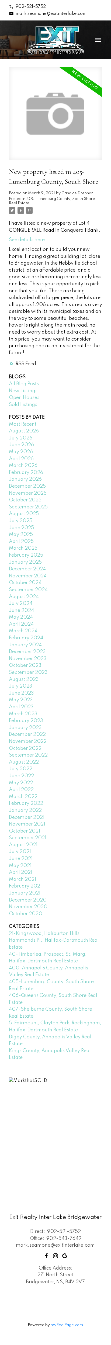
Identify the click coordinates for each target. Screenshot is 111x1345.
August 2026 (24, 431)
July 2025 (20, 520)
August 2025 (24, 513)
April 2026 (21, 458)
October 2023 (25, 665)
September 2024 (28, 589)
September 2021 (27, 838)
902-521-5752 (31, 7)
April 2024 (21, 624)
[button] (27, 6)
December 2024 (27, 569)
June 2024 (21, 610)
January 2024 (25, 645)
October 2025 (25, 500)
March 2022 (23, 796)
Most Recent (22, 424)
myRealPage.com (67, 1325)
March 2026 (23, 465)
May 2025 (21, 534)
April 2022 (21, 789)
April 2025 (21, 541)
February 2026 (26, 472)
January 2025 (25, 562)
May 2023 (21, 700)
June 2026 (21, 444)
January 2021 (24, 893)
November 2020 (28, 906)
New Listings (23, 391)
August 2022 (24, 762)
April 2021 (20, 872)
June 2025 (21, 527)
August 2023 (24, 679)
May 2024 (21, 617)
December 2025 (27, 486)
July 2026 (20, 438)
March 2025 (23, 548)
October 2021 (24, 831)
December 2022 (27, 734)
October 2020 (25, 913)
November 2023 (28, 658)
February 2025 (26, 555)
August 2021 (23, 845)
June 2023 (21, 693)
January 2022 (25, 810)
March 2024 (23, 631)
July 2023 (20, 686)
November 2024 (28, 576)
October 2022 (25, 748)
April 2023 (21, 707)
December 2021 (26, 817)
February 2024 (26, 638)
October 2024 (25, 582)
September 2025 (28, 507)
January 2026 (25, 479)
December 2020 (28, 900)
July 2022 (20, 769)
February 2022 (26, 803)
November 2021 (27, 824)
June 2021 (21, 858)
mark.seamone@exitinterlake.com (51, 14)
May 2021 (20, 865)
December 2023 (27, 651)
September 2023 (28, 672)
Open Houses (24, 397)
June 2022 (21, 776)
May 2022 (21, 783)
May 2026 (21, 451)
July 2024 (20, 603)
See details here (27, 239)
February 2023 (26, 720)
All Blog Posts (24, 384)
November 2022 (28, 741)
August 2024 (24, 596)
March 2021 (22, 879)
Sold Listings (23, 404)
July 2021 (20, 851)
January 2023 (25, 727)
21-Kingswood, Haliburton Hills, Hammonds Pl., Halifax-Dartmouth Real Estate (54, 940)
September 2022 (28, 755)
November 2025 (28, 493)
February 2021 (25, 886)
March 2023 (23, 714)
